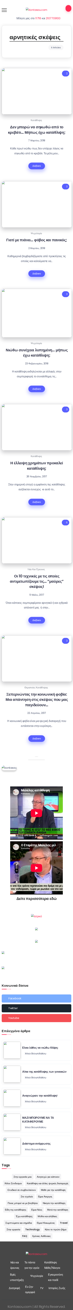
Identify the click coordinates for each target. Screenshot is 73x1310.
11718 (38, 18)
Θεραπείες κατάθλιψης (36, 687)
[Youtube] (36, 1018)
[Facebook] (36, 998)
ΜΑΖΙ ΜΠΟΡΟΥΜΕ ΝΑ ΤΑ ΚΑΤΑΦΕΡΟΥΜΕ (38, 1119)
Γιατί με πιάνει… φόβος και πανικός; (36, 240)
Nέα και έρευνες (36, 569)
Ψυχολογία (36, 233)
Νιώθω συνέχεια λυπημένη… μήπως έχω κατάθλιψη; (37, 352)
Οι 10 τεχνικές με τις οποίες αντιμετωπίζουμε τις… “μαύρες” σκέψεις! (37, 581)
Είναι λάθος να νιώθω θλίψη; (40, 1048)
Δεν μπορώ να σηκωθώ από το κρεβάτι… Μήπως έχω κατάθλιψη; (37, 129)
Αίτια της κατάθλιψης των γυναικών (44, 1072)
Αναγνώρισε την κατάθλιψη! (40, 1096)
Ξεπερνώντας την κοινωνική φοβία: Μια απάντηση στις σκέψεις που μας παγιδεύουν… (37, 700)
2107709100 (53, 18)
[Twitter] (36, 1008)
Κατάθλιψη (36, 120)
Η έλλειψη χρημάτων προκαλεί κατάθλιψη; (36, 465)
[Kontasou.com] (36, 10)
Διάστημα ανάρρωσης (36, 1144)
